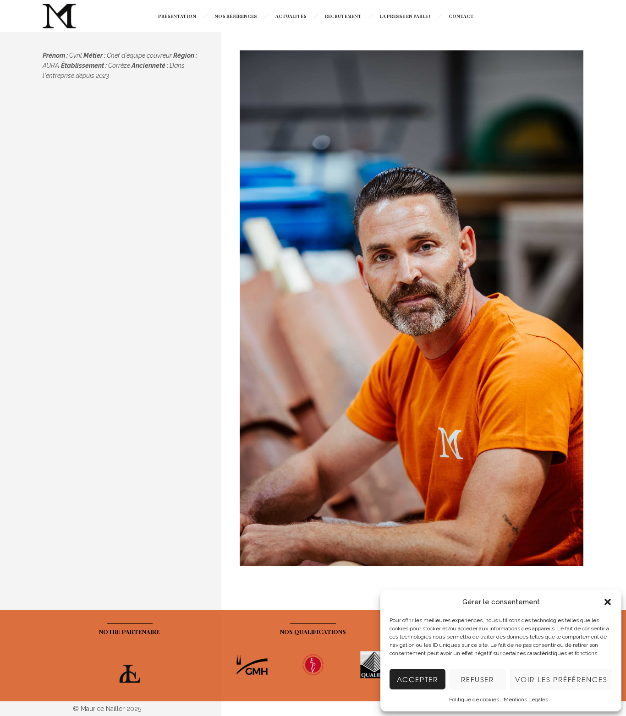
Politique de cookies (474, 699)
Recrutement (343, 16)
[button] (607, 602)
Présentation (177, 16)
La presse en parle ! (405, 16)
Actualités (291, 16)
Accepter (417, 679)
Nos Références (235, 16)
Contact (461, 16)
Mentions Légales (526, 699)
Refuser (477, 679)
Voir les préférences (561, 679)
